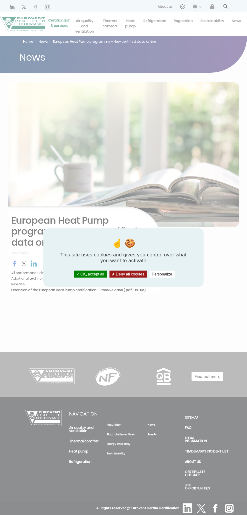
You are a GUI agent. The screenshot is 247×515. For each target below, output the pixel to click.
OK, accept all (91, 274)
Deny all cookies (129, 274)
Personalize (162, 274)
